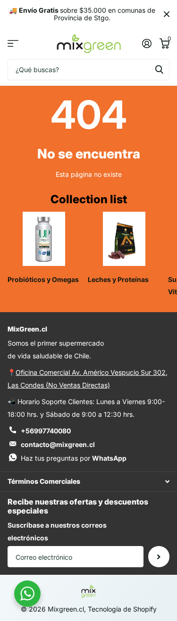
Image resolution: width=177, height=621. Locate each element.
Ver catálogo (13, 44)
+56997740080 (46, 431)
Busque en (159, 69)
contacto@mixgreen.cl (58, 444)
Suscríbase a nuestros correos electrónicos (57, 531)
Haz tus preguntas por (73, 458)
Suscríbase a (158, 556)
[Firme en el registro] (147, 43)
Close (166, 14)
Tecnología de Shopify (122, 609)
